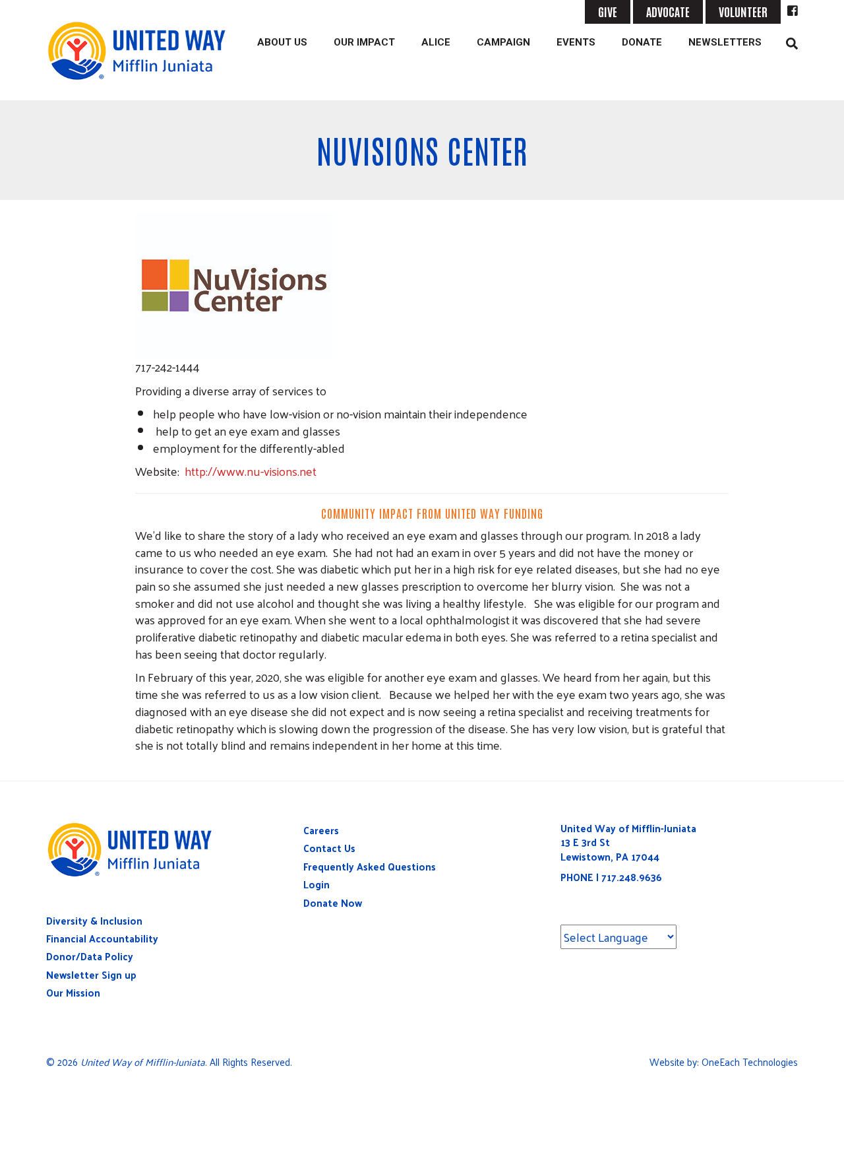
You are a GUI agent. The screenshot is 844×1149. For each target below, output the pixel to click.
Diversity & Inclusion (94, 920)
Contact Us (329, 848)
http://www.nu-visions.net (250, 471)
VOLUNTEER (743, 11)
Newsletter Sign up (91, 974)
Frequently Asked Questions (369, 866)
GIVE (607, 11)
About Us (282, 42)
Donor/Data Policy (89, 956)
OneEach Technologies (750, 1061)
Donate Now (332, 902)
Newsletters (725, 42)
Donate (642, 42)
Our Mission (73, 992)
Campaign (503, 42)
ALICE (435, 42)
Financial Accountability (102, 938)
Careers (321, 830)
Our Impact (364, 42)
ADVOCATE (668, 11)
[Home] (142, 50)
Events (576, 42)
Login (316, 884)
